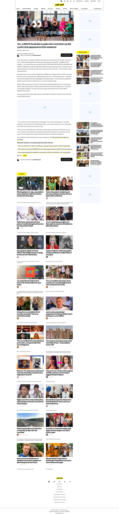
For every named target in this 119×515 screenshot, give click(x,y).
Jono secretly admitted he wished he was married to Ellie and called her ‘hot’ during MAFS (44, 152)
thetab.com (57, 509)
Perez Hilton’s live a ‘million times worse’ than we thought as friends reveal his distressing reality (96, 79)
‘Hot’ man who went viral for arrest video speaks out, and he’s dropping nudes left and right (96, 64)
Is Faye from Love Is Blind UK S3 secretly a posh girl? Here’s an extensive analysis (28, 314)
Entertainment (26, 8)
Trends (36, 8)
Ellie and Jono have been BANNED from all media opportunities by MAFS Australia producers (45, 149)
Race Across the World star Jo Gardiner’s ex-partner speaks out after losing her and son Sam (29, 460)
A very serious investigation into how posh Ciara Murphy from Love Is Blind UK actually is (96, 124)
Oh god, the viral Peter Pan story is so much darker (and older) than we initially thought (96, 154)
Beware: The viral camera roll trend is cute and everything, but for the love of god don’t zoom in (30, 373)
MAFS (24, 155)
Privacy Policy (59, 502)
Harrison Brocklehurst (26, 55)
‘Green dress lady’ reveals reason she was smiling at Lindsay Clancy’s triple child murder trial (59, 194)
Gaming (43, 8)
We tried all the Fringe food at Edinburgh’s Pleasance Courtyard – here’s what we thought (59, 460)
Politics (50, 8)
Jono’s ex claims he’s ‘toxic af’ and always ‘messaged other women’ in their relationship (44, 146)
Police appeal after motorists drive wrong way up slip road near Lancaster (29, 430)
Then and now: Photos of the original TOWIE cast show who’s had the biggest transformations (59, 373)
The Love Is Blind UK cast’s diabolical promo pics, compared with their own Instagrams (30, 343)
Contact (87, 1)
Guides (65, 8)
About (59, 486)
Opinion (58, 8)
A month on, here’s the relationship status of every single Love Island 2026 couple (58, 430)
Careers (59, 489)
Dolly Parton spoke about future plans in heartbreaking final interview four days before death (30, 224)
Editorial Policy (59, 494)
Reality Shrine (74, 8)
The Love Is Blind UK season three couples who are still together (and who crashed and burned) (58, 283)
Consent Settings (59, 499)
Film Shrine (84, 8)
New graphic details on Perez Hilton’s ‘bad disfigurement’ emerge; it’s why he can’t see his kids (30, 253)
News (17, 8)
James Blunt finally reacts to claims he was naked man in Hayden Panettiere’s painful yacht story (96, 140)
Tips (99, 1)
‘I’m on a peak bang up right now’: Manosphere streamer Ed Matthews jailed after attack (59, 224)
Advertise (93, 1)
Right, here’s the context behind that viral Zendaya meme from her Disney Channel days (30, 402)
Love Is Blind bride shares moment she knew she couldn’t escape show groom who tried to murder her (96, 73)
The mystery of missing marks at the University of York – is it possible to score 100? (59, 343)
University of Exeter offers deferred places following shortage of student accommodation (96, 132)
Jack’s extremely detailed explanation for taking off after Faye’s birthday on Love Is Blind (59, 314)
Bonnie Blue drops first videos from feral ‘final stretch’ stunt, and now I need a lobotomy (58, 402)
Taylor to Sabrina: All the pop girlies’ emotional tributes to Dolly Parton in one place (59, 253)
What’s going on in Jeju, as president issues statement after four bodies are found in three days (30, 194)
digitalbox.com (61, 513)
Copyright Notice (59, 497)
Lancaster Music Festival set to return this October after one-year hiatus (29, 283)
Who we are (80, 1)
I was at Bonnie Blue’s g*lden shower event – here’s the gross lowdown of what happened (96, 57)
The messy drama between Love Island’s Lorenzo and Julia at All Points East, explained (95, 162)
